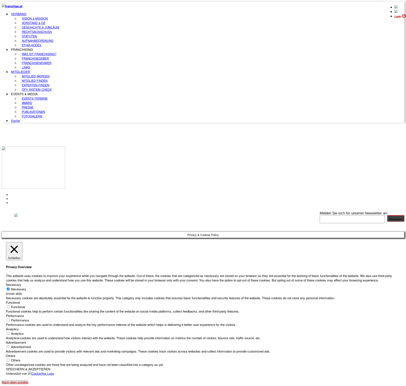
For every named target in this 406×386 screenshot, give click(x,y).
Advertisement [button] (16, 342)
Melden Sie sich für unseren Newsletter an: (354, 213)
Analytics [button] (12, 329)
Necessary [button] (13, 284)
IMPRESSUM (21, 199)
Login (398, 16)
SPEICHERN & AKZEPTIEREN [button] (28, 369)
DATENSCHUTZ (23, 203)
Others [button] (10, 355)
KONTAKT (18, 195)
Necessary (18, 289)
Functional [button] (13, 302)
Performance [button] (15, 315)
